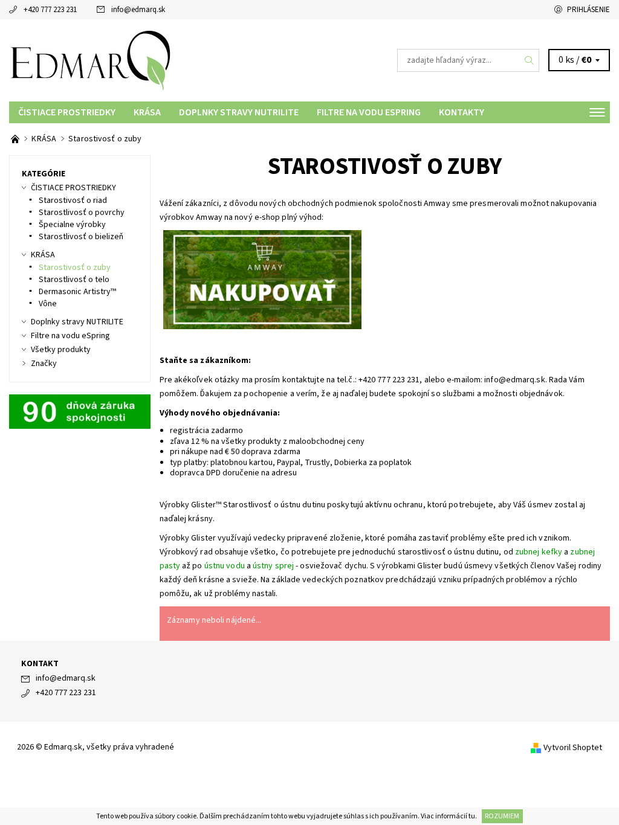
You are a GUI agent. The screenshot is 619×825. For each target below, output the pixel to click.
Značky (44, 364)
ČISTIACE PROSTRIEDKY (66, 112)
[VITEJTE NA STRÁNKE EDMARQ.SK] (16, 139)
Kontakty (461, 112)
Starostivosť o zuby (75, 268)
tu (471, 816)
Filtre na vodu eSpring (369, 112)
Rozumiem (502, 816)
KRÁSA (147, 112)
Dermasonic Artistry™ (77, 292)
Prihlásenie (588, 9)
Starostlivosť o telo (74, 280)
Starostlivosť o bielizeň (81, 237)
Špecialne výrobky (72, 225)
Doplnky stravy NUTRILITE (239, 112)
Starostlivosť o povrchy (82, 213)
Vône (48, 304)
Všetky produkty (61, 350)
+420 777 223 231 (50, 9)
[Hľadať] (529, 60)
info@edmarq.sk (138, 9)
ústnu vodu (224, 566)
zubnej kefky (538, 552)
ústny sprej (273, 566)
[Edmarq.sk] (159, 60)
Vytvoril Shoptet (572, 748)
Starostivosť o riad (73, 200)
